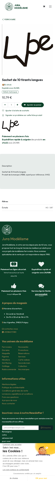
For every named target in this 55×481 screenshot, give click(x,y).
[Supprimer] (5, 105)
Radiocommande (9, 369)
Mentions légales (9, 384)
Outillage (5, 366)
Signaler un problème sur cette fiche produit (23, 115)
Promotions (23, 350)
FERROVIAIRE (9, 19)
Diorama (5, 350)
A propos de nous (9, 400)
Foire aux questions (10, 397)
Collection (22, 366)
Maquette (6, 353)
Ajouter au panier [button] (34, 105)
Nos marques (23, 369)
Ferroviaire (7, 347)
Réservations (24, 353)
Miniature (6, 360)
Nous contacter (8, 403)
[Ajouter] (17, 105)
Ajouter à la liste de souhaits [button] (17, 110)
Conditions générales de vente (15, 391)
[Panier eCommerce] (44, 6)
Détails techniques (10, 92)
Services (21, 356)
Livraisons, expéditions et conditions (17, 394)
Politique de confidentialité (13, 387)
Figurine (5, 356)
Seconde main (24, 363)
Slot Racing (6, 363)
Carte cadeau (24, 360)
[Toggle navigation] (50, 6)
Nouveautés (23, 347)
